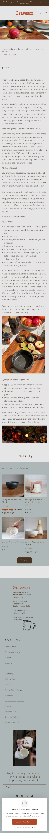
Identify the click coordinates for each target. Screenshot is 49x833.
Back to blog (26, 456)
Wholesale (9, 695)
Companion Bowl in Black (11, 501)
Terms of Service (12, 722)
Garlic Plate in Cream (13, 542)
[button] (3, 13)
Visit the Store (11, 679)
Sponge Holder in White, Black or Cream (33, 502)
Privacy (8, 706)
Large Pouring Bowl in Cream (36, 543)
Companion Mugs (12, 652)
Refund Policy (11, 712)
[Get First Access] (43, 787)
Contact (8, 685)
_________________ (12, 668)
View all (24, 560)
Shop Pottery (10, 647)
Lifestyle (8, 663)
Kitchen (8, 658)
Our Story (9, 674)
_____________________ (14, 701)
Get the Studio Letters (14, 690)
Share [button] (7, 68)
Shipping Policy (11, 717)
